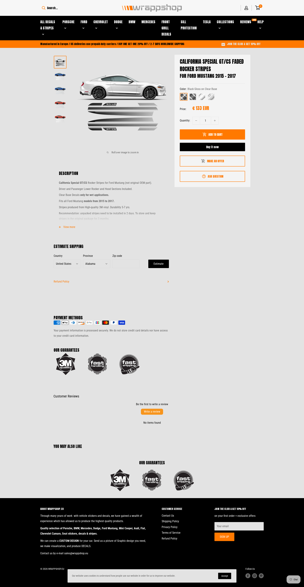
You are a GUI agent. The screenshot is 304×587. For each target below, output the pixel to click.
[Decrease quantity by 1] (196, 120)
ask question (215, 176)
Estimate (159, 263)
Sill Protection (189, 24)
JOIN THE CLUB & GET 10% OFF (244, 44)
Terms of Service (171, 532)
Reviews (245, 21)
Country (58, 256)
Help (260, 21)
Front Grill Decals (166, 28)
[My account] (246, 8)
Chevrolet (100, 21)
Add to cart (215, 134)
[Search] (43, 8)
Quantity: (185, 120)
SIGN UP (224, 536)
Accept (224, 576)
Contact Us (168, 515)
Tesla (207, 21)
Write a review (152, 411)
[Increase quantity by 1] (214, 120)
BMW (132, 21)
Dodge (118, 21)
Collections (225, 21)
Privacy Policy (170, 527)
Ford (84, 21)
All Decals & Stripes (47, 24)
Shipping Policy (170, 521)
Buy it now (212, 147)
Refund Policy (61, 281)
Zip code (117, 256)
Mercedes (148, 21)
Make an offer (215, 161)
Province (88, 256)
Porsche (68, 21)
